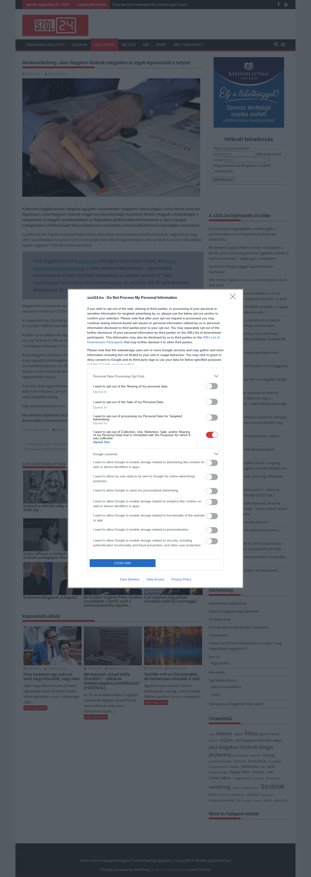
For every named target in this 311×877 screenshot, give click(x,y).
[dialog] (155, 438)
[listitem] (155, 376)
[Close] (234, 298)
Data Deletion (130, 579)
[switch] (212, 386)
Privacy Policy (181, 579)
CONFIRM (122, 563)
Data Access (155, 579)
